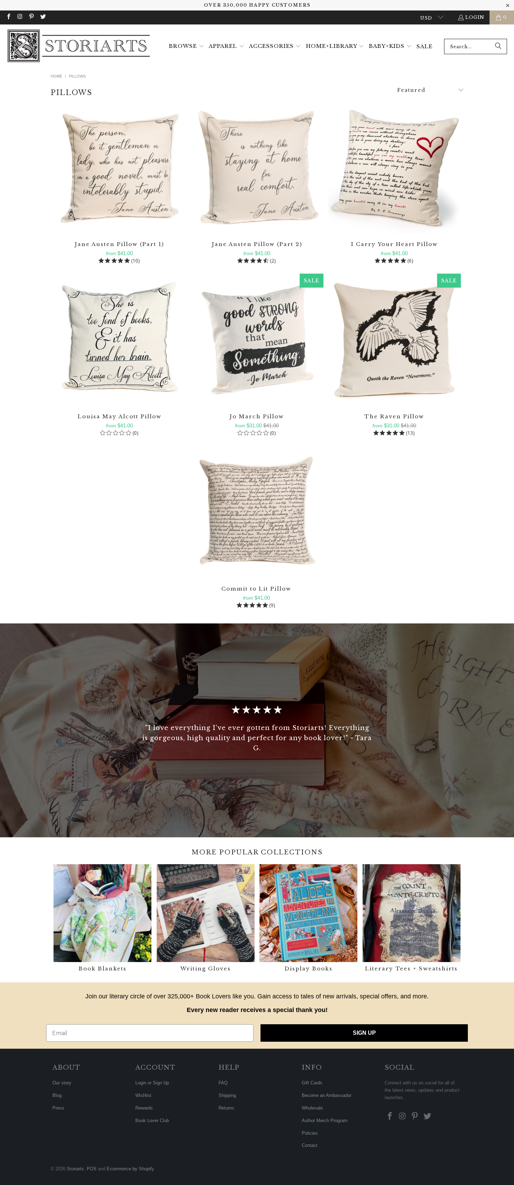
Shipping (227, 1095)
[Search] (498, 46)
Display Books (308, 919)
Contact (309, 1145)
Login (474, 17)
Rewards (144, 1108)
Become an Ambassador (326, 1095)
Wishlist (143, 1095)
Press (58, 1108)
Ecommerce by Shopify (130, 1168)
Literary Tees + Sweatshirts (412, 919)
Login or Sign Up (152, 1082)
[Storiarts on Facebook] (8, 17)
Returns (226, 1108)
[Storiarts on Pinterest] (31, 17)
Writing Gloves (206, 919)
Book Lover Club (152, 1120)
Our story (61, 1082)
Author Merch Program (325, 1120)
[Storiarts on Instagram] (19, 17)
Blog (57, 1095)
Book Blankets (102, 919)
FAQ (223, 1082)
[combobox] (475, 46)
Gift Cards (312, 1082)
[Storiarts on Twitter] (42, 17)
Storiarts (75, 1168)
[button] (186, 46)
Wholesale (312, 1108)
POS (92, 1168)
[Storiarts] (78, 46)
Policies (310, 1133)
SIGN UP (364, 1033)
